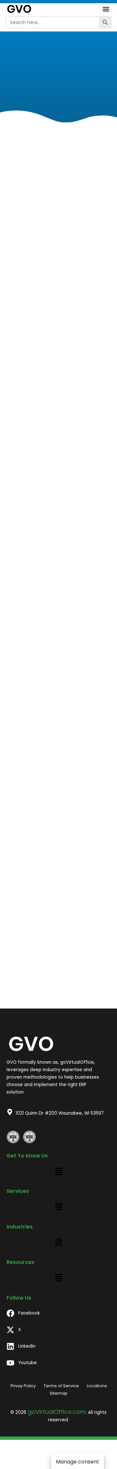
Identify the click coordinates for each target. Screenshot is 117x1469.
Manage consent (77, 1461)
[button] (105, 9)
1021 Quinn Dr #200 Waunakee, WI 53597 (60, 1113)
